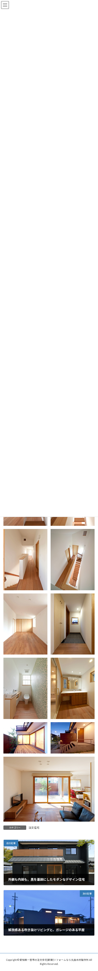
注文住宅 (33, 827)
